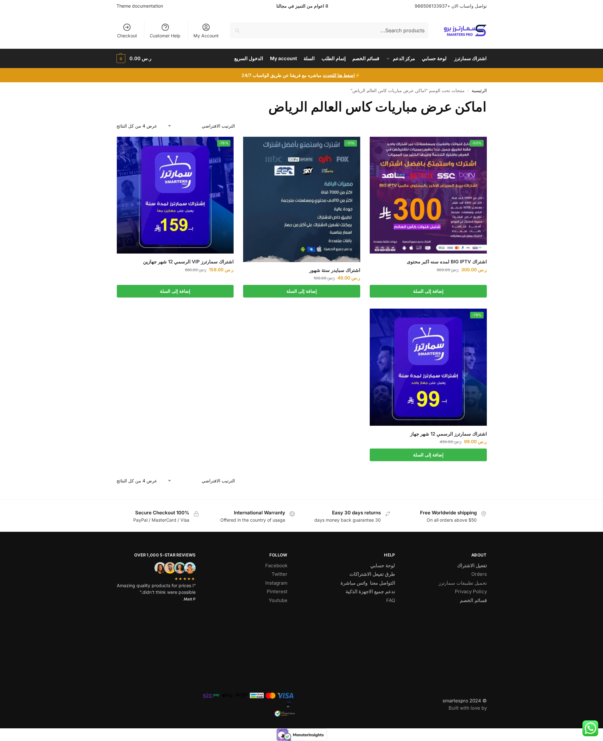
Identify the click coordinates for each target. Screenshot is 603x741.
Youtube (278, 600)
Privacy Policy (471, 591)
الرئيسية (479, 90)
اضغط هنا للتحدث (339, 75)
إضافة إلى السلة (428, 291)
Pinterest (277, 591)
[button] (134, 58)
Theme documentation (139, 6)
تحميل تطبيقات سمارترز (462, 583)
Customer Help (165, 35)
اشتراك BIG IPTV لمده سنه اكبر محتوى (447, 262)
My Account (206, 35)
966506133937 (431, 6)
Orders (479, 574)
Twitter (279, 574)
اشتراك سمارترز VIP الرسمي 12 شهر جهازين (188, 262)
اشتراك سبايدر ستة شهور (334, 270)
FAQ (390, 600)
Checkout (127, 35)
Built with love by (467, 708)
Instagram (276, 583)
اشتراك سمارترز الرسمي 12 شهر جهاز (448, 434)
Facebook (276, 565)
